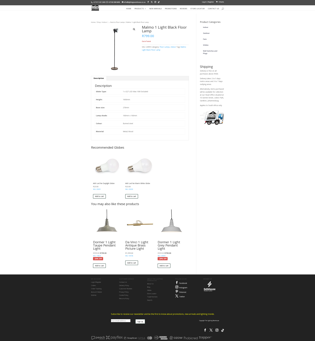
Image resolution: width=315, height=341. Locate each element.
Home (93, 22)
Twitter (182, 296)
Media (149, 290)
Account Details (96, 292)
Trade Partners (152, 297)
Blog (148, 287)
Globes (205, 45)
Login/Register (96, 282)
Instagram (183, 287)
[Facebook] (148, 2)
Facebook (183, 283)
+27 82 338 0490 (114, 2)
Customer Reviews (125, 289)
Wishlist (93, 295)
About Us (150, 284)
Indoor (104, 22)
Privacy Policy (124, 292)
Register (211, 2)
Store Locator (151, 294)
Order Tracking (96, 289)
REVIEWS (183, 9)
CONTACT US (213, 9)
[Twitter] (176, 296)
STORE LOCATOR (197, 9)
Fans (205, 39)
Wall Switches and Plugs (210, 52)
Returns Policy (124, 298)
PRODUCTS (139, 9)
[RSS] (158, 2)
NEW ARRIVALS (155, 9)
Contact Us (123, 282)
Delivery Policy (124, 285)
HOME (128, 9)
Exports (149, 300)
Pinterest (182, 292)
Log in (204, 2)
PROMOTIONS (171, 9)
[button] (134, 29)
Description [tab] (99, 78)
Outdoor (206, 33)
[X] (152, 2)
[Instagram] (155, 2)
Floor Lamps (165, 47)
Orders (93, 285)
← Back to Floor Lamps (116, 22)
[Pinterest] (176, 291)
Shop (99, 22)
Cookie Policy (123, 295)
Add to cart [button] (99, 196)
